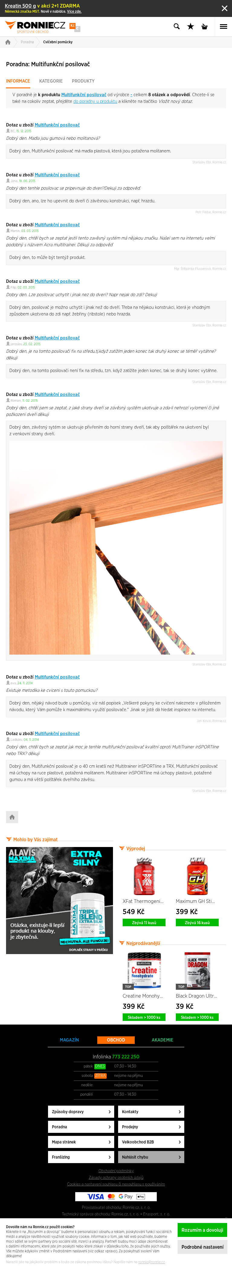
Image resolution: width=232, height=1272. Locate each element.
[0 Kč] (206, 26)
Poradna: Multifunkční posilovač (48, 64)
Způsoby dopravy (68, 1112)
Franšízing (61, 1157)
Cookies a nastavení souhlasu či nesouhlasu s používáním (116, 1184)
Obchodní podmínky (116, 1171)
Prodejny (130, 1127)
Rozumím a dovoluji (202, 1230)
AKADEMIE (162, 1040)
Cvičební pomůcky (57, 42)
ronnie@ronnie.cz (151, 1262)
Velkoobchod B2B (138, 1142)
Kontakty (130, 1112)
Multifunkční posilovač (83, 95)
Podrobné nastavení (203, 1247)
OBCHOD (116, 1040)
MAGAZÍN (69, 1040)
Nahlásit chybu (135, 1157)
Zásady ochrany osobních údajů (116, 1178)
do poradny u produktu (95, 101)
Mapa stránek (64, 1142)
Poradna (27, 42)
